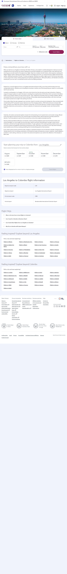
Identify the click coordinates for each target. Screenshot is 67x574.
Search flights (52, 169)
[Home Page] (2, 60)
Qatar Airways (5, 298)
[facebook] (54, 306)
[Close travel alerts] (64, 1)
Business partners (37, 298)
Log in (58, 5)
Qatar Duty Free (15, 306)
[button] (34, 215)
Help (44, 298)
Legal (10, 335)
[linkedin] (59, 306)
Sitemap (42, 335)
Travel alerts (45, 304)
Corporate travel (26, 300)
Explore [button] (19, 5)
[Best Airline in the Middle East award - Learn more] (52, 325)
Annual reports (5, 310)
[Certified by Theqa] (59, 299)
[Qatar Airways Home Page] (6, 5)
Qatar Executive (15, 304)
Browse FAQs (46, 302)
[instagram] (64, 306)
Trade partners (36, 308)
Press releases (5, 304)
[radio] (9, 154)
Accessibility (21, 335)
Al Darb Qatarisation (6, 308)
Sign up (63, 5)
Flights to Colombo (19, 60)
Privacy (15, 335)
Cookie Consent (5, 337)
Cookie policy (5, 335)
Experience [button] (31, 5)
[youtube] (62, 306)
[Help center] (47, 6)
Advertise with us (26, 308)
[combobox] (49, 145)
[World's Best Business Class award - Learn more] (19, 325)
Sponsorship (4, 306)
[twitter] (57, 306)
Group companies (16, 298)
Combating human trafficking (32, 335)
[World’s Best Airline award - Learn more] (4, 325)
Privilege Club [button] (40, 5)
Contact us (45, 300)
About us (3, 300)
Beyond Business (26, 302)
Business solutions (27, 298)
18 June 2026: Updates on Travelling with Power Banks (17, 1)
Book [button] (24, 5)
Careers (3, 302)
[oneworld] (12, 5)
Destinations (9, 60)
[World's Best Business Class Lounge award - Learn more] (35, 325)
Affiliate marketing (37, 300)
